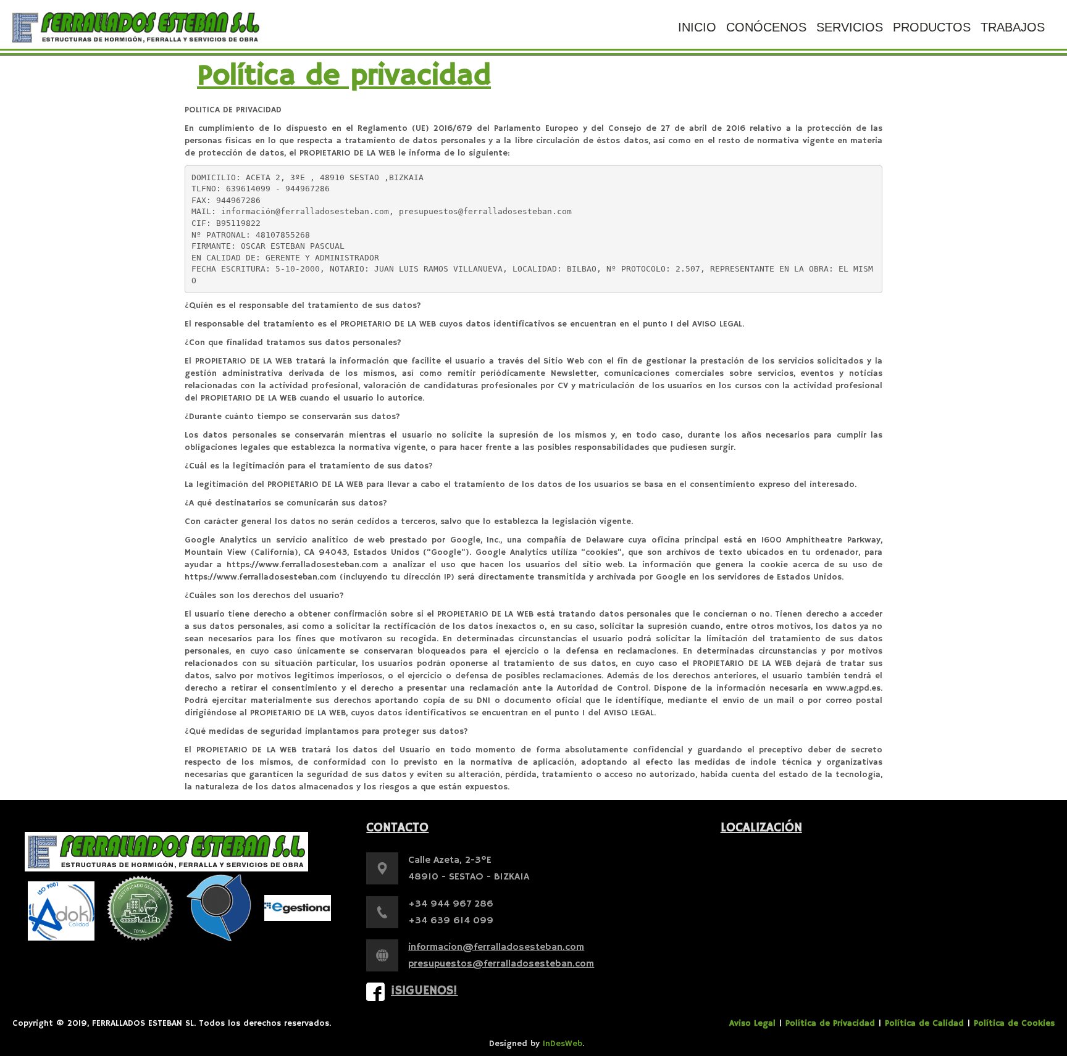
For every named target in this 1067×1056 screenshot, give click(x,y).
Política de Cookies (1014, 1023)
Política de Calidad (924, 1023)
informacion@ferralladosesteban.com (496, 947)
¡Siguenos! (424, 991)
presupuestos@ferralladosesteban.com (501, 964)
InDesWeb (562, 1043)
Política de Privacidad (830, 1023)
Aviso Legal (752, 1023)
